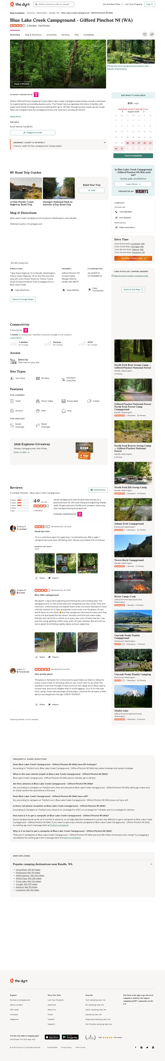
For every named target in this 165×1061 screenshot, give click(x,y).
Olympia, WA (137, 247)
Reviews (65, 35)
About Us (52, 1010)
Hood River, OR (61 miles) (28, 870)
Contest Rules (52, 1047)
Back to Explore (17, 13)
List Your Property (133, 4)
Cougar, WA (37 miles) (26, 884)
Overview (15, 35)
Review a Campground (20, 1000)
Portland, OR (138, 252)
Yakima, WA (138, 249)
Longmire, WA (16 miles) (27, 890)
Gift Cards (14, 1010)
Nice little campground (47, 595)
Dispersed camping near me (97, 1019)
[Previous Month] (122, 111)
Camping (30, 13)
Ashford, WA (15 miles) (26, 887)
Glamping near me (93, 1014)
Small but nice (42, 531)
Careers (51, 1019)
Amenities (52, 35)
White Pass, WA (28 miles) (29, 878)
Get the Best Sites (111, 4)
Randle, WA (54, 13)
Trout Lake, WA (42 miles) (28, 881)
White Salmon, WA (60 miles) (30, 875)
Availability (89, 35)
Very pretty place (44, 674)
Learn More (16, 338)
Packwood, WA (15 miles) (28, 873)
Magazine (14, 1019)
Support (51, 1024)
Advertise (52, 1005)
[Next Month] (144, 111)
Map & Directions (33, 35)
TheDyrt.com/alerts (59, 825)
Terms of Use (80, 1047)
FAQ (77, 35)
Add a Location (16, 1005)
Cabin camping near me (95, 1010)
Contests (14, 1014)
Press (50, 1014)
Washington (41, 13)
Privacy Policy (66, 1047)
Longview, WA (138, 244)
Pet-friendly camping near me (98, 1024)
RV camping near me (94, 1005)
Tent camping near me (95, 1000)
